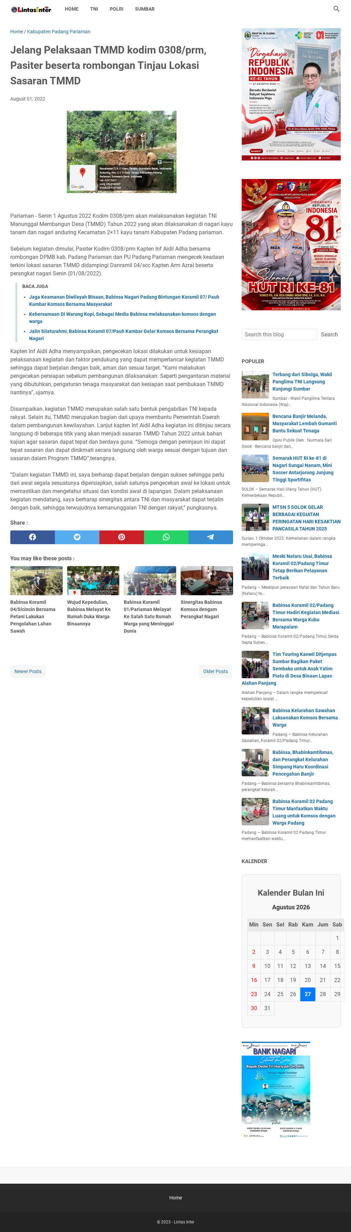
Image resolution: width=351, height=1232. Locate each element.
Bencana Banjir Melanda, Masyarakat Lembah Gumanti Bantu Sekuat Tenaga (305, 423)
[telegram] (211, 537)
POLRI (116, 9)
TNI (94, 9)
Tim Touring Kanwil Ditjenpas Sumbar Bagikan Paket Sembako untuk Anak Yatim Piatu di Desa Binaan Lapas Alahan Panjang (289, 668)
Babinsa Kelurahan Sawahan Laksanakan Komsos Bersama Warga (305, 718)
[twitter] (77, 537)
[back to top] (337, 1216)
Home (71, 9)
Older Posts (215, 671)
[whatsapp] (166, 537)
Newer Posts (27, 671)
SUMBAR (145, 9)
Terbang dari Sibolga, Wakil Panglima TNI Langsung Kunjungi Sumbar (302, 382)
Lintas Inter (184, 1222)
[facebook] (32, 537)
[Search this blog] (336, 9)
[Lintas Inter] (31, 9)
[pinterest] (121, 537)
